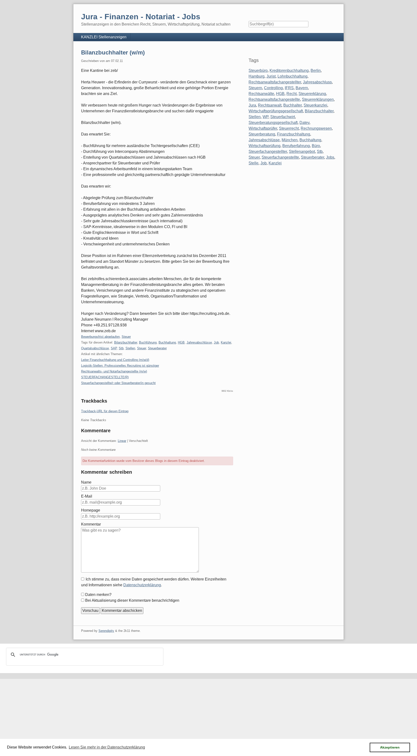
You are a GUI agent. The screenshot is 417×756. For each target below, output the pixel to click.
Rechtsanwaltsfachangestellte (274, 99)
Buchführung (148, 342)
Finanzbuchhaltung (293, 134)
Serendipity (106, 631)
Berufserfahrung (296, 146)
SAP (114, 348)
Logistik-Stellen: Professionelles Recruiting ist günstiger (120, 365)
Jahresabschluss (317, 82)
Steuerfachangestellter (268, 151)
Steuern (255, 88)
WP (265, 117)
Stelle (253, 163)
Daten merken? (98, 595)
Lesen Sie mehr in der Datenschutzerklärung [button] (107, 747)
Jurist (271, 76)
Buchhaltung (167, 342)
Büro (316, 146)
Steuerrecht (289, 128)
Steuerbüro (258, 70)
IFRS (289, 88)
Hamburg (256, 76)
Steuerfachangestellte (280, 157)
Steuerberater (157, 348)
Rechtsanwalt (269, 105)
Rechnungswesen (316, 128)
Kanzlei (226, 342)
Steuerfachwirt (282, 117)
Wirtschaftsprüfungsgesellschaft (276, 111)
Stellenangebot (302, 151)
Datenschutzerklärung (142, 585)
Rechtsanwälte (261, 94)
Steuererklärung (312, 94)
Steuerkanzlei (315, 105)
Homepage (90, 510)
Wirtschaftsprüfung (264, 146)
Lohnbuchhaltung (292, 76)
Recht (291, 94)
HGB (181, 342)
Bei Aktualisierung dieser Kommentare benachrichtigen (132, 600)
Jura (252, 105)
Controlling (273, 88)
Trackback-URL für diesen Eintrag (104, 411)
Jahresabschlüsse (199, 342)
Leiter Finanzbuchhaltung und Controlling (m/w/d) (115, 360)
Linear (122, 441)
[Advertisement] (145, 712)
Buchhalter (292, 105)
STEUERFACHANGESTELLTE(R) (105, 377)
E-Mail (86, 496)
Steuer (126, 336)
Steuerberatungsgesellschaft (273, 123)
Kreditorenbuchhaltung (289, 70)
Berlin (316, 70)
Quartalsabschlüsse (95, 348)
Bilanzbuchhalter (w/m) (113, 52)
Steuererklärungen (318, 99)
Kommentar (91, 524)
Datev (304, 123)
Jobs (330, 157)
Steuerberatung (262, 134)
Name (86, 482)
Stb (121, 348)
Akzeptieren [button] (390, 747)
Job (216, 342)
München (290, 140)
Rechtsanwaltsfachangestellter (275, 82)
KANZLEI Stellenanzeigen (103, 37)
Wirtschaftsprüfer (263, 128)
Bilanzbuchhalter (125, 342)
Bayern (302, 88)
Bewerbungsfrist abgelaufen (100, 336)
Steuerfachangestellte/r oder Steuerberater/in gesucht (118, 383)
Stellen (130, 348)
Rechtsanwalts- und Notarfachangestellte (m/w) (114, 371)
